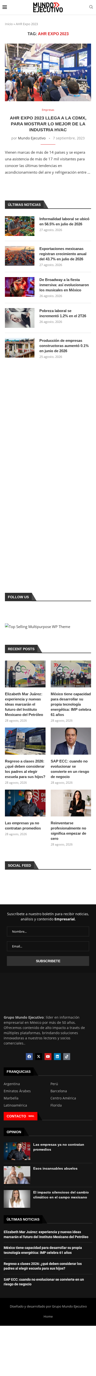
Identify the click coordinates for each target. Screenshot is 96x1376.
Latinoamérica (15, 1105)
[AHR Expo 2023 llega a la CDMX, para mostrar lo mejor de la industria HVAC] (48, 72)
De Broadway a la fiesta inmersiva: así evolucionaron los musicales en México (64, 285)
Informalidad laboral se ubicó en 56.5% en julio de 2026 (64, 221)
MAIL (31, 1116)
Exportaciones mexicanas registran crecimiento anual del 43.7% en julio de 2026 (62, 254)
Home (48, 1316)
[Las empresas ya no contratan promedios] (25, 803)
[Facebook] (29, 1056)
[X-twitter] (38, 1056)
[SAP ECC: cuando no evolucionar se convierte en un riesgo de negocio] (71, 741)
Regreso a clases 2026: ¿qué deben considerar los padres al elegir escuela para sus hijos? (25, 769)
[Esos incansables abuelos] (17, 1175)
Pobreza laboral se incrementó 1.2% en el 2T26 (62, 313)
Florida (56, 1105)
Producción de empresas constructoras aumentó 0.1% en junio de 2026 (64, 345)
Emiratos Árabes (17, 1091)
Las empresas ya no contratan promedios (23, 825)
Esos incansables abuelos (55, 1168)
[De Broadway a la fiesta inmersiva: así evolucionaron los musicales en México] (19, 287)
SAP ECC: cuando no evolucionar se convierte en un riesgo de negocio (70, 769)
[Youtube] (48, 1056)
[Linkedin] (57, 1056)
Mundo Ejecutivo (32, 138)
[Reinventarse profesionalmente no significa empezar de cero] (71, 803)
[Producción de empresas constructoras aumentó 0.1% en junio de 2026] (19, 348)
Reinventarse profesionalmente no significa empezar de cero (68, 831)
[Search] (91, 7)
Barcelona (58, 1091)
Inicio (9, 24)
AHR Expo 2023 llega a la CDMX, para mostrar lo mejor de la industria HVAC (48, 124)
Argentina (12, 1084)
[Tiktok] (66, 1056)
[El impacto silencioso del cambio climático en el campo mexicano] (17, 1199)
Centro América (63, 1098)
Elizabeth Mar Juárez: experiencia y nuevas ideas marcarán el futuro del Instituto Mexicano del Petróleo (24, 704)
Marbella (11, 1098)
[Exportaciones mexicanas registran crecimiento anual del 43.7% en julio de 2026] (19, 256)
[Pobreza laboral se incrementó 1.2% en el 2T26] (19, 318)
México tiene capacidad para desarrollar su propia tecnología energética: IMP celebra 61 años (71, 704)
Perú (54, 1084)
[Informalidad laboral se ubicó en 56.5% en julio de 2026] (19, 226)
